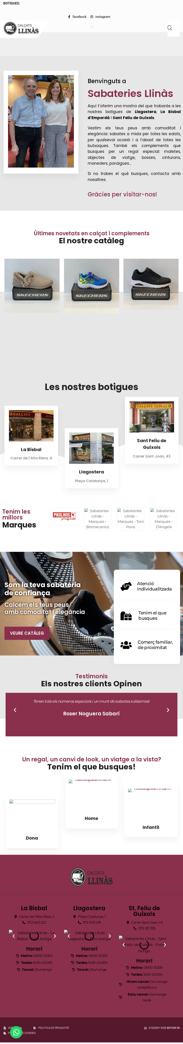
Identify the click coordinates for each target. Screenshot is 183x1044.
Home (91, 818)
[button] (15, 710)
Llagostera (91, 472)
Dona (32, 838)
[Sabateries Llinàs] (24, 28)
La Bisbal (31, 449)
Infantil (151, 827)
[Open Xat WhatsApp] (16, 1032)
